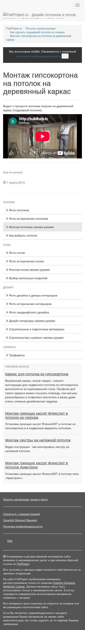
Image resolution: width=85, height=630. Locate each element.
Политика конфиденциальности (22, 526)
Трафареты (16, 355)
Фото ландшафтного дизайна (28, 312)
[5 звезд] (14, 169)
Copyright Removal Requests (20, 520)
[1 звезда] (4, 169)
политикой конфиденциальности (39, 56)
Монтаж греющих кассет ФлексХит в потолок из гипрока (36, 415)
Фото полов (16, 253)
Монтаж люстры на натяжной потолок (38, 440)
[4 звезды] (12, 169)
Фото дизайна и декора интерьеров (32, 295)
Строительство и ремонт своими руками (36, 337)
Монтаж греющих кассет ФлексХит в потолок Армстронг (36, 465)
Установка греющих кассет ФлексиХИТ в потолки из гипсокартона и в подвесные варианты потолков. (40, 426)
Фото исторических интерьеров (29, 304)
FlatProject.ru (14, 28)
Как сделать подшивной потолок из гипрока (37, 32)
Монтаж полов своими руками (29, 269)
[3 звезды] (9, 169)
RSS (9, 541)
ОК (65, 56)
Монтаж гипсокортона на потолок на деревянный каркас (38, 37)
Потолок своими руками (40, 28)
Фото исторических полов (26, 261)
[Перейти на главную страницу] (42, 15)
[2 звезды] (7, 169)
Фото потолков (18, 210)
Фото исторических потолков (28, 218)
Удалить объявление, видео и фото (25, 499)
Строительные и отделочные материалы (36, 329)
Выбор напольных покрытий (27, 278)
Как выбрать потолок (22, 235)
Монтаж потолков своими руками (31, 227)
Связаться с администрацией (21, 514)
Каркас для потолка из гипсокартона (36, 374)
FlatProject (23, 564)
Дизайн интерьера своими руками (31, 321)
